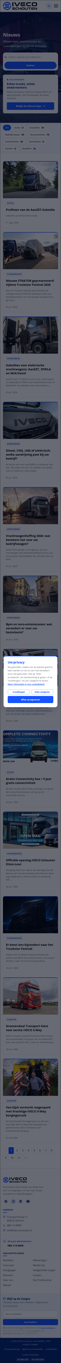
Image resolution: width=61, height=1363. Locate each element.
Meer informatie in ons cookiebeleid (26, 684)
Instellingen (19, 692)
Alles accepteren (30, 699)
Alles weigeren (42, 692)
